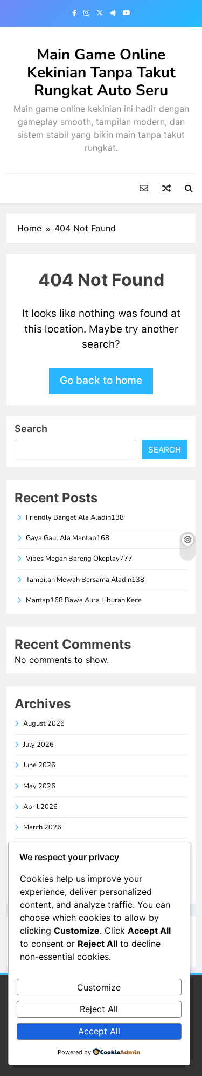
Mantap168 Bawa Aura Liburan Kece (84, 600)
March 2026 (42, 827)
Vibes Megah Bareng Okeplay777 (79, 558)
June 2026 (39, 765)
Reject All (99, 1009)
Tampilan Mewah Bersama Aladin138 (85, 580)
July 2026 (38, 744)
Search (31, 428)
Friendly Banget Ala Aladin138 (75, 517)
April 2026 (40, 807)
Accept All (99, 1031)
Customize (99, 987)
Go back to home (101, 380)
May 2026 (39, 786)
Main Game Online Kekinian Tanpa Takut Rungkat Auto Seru (101, 72)
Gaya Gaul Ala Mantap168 (67, 538)
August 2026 (44, 723)
